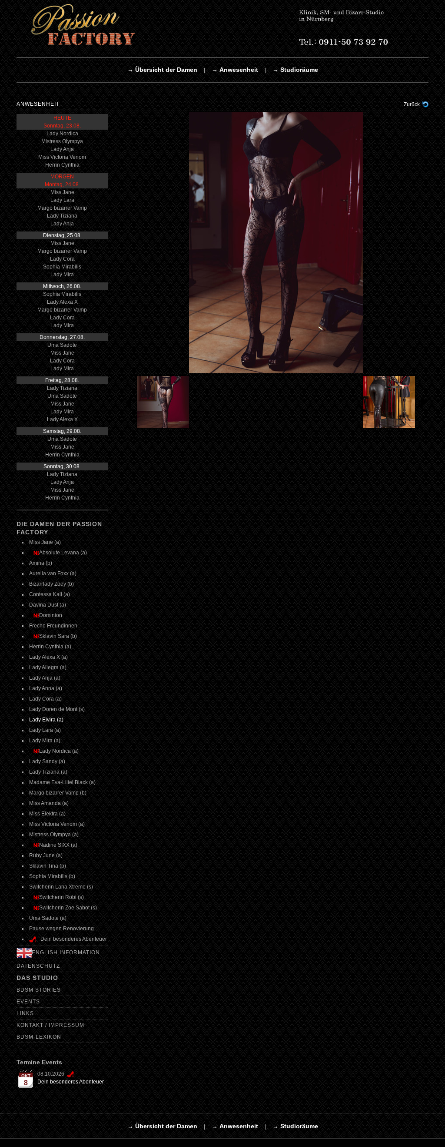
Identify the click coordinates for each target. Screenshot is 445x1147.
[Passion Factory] (221, 24)
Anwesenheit (38, 104)
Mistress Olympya (62, 141)
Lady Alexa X (62, 302)
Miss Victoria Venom (62, 157)
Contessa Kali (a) (49, 594)
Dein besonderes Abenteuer (70, 1082)
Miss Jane (62, 192)
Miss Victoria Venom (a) (57, 824)
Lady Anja (62, 149)
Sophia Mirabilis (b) (52, 876)
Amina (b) (40, 563)
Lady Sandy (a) (47, 761)
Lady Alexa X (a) (48, 657)
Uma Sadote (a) (47, 918)
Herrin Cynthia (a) (50, 647)
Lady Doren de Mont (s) (57, 709)
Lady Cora (62, 259)
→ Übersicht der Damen (162, 69)
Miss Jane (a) (45, 542)
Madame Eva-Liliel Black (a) (62, 782)
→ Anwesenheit (235, 69)
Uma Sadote (62, 345)
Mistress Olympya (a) (54, 835)
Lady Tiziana (62, 216)
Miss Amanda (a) (49, 803)
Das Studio (37, 977)
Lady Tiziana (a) (48, 772)
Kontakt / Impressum (50, 1025)
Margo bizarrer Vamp (62, 208)
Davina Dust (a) (47, 605)
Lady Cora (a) (45, 699)
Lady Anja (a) (44, 678)
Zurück (412, 104)
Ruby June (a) (46, 855)
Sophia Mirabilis (62, 267)
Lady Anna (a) (45, 688)
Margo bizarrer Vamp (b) (57, 793)
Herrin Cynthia (62, 165)
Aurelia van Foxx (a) (52, 573)
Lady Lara (62, 200)
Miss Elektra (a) (47, 814)
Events (28, 1002)
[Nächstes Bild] (391, 402)
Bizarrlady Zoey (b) (51, 584)
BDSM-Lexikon (39, 1037)
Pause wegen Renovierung (61, 929)
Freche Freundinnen (53, 626)
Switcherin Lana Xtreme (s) (61, 887)
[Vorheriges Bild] (162, 402)
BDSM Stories (39, 990)
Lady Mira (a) (44, 741)
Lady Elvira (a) (46, 720)
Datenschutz (38, 966)
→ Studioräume (295, 69)
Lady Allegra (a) (47, 667)
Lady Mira (62, 275)
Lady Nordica (62, 134)
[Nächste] (276, 242)
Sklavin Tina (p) (47, 866)
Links (25, 1013)
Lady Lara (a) (45, 730)
